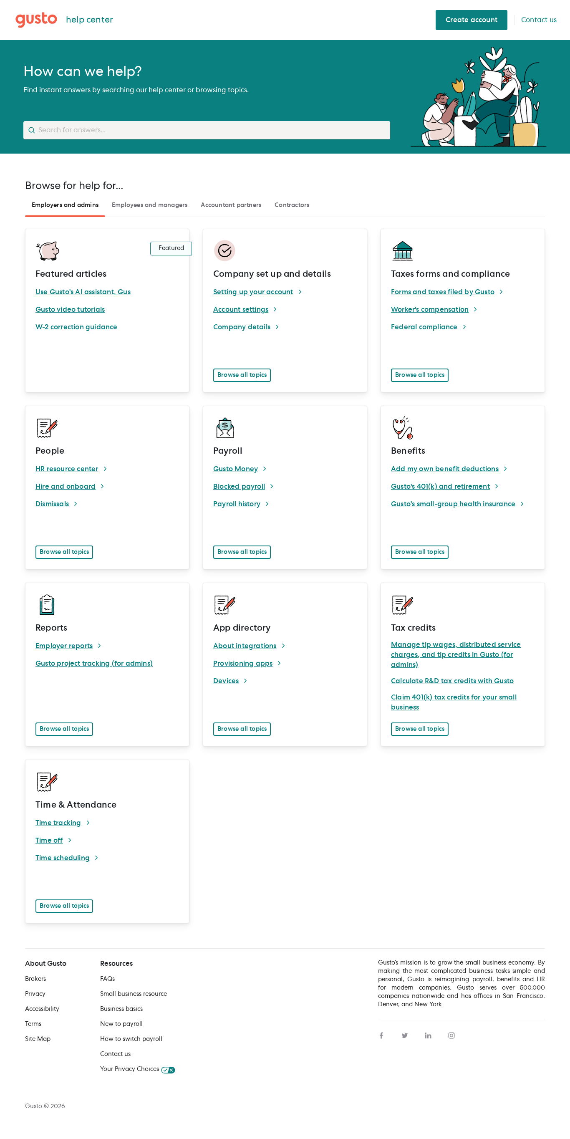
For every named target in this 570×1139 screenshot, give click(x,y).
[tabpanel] (285, 572)
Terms (33, 1024)
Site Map (37, 1039)
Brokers (35, 979)
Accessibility (42, 1009)
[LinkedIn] (428, 1034)
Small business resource (133, 994)
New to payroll (121, 1024)
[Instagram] (451, 1034)
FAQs (107, 979)
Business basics (121, 1009)
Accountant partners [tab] (231, 205)
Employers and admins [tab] (65, 205)
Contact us (115, 1054)
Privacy (35, 994)
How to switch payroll (131, 1039)
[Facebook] (381, 1034)
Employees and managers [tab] (149, 205)
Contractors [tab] (292, 205)
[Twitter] (404, 1034)
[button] (242, 375)
